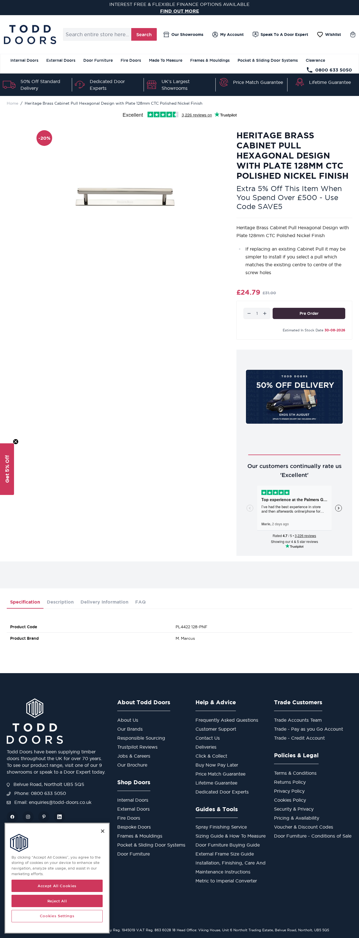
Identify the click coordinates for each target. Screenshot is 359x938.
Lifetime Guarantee (330, 82)
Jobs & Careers (133, 755)
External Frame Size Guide (224, 853)
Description (60, 601)
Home (12, 103)
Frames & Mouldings (210, 60)
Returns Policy (290, 782)
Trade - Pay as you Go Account (308, 728)
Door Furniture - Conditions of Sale (312, 835)
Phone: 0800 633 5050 (39, 793)
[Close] (102, 831)
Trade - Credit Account (299, 737)
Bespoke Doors (134, 826)
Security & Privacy (294, 808)
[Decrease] (249, 313)
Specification (25, 601)
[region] (57, 878)
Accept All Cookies (57, 886)
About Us (127, 720)
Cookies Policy (290, 799)
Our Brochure (132, 764)
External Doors (60, 60)
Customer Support (215, 728)
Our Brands (130, 728)
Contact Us (207, 737)
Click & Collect (211, 755)
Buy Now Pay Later (216, 764)
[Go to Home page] (29, 34)
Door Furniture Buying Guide (227, 844)
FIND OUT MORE (179, 10)
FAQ (140, 601)
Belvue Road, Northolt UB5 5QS (48, 784)
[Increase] (264, 313)
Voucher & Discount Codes (303, 826)
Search (144, 34)
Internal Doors (24, 60)
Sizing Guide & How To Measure (230, 835)
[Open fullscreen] (125, 196)
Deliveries (206, 746)
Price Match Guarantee (258, 82)
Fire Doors (131, 60)
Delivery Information (104, 601)
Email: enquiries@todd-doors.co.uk (52, 802)
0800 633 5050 (333, 69)
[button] (7, 469)
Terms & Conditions (295, 773)
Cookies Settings (57, 916)
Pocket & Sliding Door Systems (268, 60)
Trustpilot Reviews (137, 746)
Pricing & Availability (296, 817)
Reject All (57, 901)
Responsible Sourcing (141, 737)
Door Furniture (98, 60)
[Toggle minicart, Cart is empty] (353, 34)
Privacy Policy (289, 790)
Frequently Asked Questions (226, 720)
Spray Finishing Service (221, 826)
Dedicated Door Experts (222, 791)
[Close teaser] (16, 441)
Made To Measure (165, 60)
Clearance (315, 60)
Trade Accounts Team (298, 720)
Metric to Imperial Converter (226, 880)
